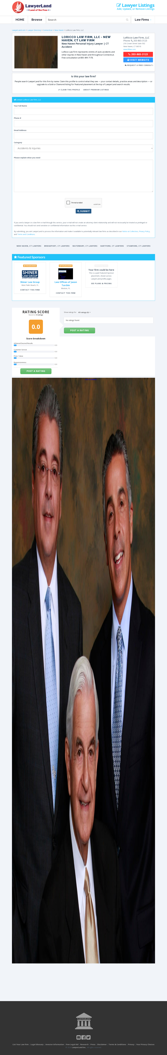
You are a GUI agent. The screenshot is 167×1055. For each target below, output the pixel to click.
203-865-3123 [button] (139, 54)
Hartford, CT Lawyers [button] (112, 246)
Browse (36, 19)
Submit (84, 211)
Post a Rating (36, 371)
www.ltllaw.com (129, 49)
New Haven (59, 30)
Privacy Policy (144, 231)
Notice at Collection (130, 231)
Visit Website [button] (139, 59)
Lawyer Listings (137, 5)
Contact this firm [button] (30, 290)
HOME (20, 19)
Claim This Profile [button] (70, 90)
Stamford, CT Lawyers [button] (138, 246)
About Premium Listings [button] (96, 90)
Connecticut (47, 30)
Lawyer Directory (34, 30)
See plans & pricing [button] (101, 283)
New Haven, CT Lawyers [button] (29, 246)
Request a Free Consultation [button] (140, 65)
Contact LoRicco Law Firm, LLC (28, 100)
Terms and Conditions (26, 234)
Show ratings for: (70, 312)
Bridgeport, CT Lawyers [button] (57, 246)
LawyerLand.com (19, 30)
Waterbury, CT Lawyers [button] (84, 246)
